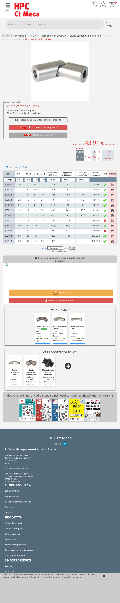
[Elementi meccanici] (44, 409)
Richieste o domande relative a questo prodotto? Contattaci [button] (61, 259)
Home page (19, 35)
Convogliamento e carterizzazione (20, 550)
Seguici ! (58, 443)
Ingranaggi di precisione (15, 544)
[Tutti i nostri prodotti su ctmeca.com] (76, 409)
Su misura (9, 571)
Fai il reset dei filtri (17, 167)
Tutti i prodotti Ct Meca (15, 555)
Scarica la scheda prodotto (61, 300)
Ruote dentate (11, 539)
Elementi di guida (12, 534)
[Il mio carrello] (111, 4)
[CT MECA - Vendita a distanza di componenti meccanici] (28, 10)
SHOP (32, 35)
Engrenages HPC (12, 496)
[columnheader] (9, 174)
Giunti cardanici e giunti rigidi (86, 35)
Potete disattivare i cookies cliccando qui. (62, 577)
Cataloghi (9, 566)
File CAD (63, 292)
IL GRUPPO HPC (12, 491)
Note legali (9, 507)
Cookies (8, 512)
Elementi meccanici (13, 523)
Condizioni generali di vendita (18, 502)
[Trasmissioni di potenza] (60, 409)
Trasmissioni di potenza (53, 35)
